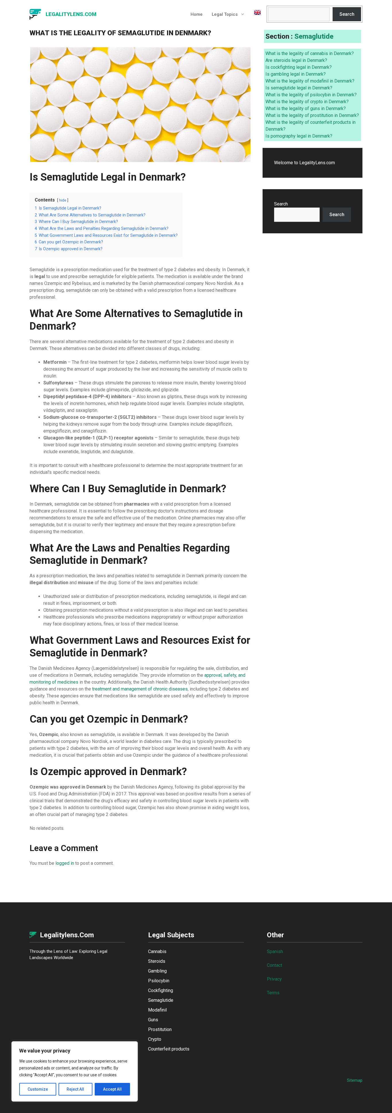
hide (62, 200)
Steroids (156, 961)
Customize (38, 1089)
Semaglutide (313, 36)
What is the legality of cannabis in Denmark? (309, 53)
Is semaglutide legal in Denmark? (298, 88)
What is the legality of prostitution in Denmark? (312, 115)
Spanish (275, 951)
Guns (153, 1019)
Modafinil (157, 1010)
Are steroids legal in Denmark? (296, 60)
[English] (255, 14)
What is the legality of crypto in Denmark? (307, 101)
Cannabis (157, 951)
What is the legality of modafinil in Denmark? (309, 81)
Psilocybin (158, 980)
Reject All (75, 1089)
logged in (64, 863)
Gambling (157, 971)
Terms (273, 992)
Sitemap (354, 1080)
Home (197, 14)
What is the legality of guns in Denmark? (305, 108)
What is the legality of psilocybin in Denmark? (311, 94)
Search (346, 14)
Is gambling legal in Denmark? (295, 74)
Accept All (112, 1089)
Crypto (154, 1039)
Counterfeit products (168, 1049)
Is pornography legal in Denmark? (298, 136)
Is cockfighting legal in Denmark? (298, 67)
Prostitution (160, 1029)
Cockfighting (160, 990)
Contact (274, 965)
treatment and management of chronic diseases (140, 689)
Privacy (274, 979)
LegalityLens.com (71, 14)
